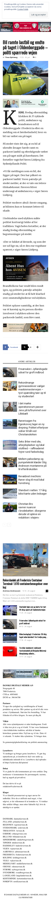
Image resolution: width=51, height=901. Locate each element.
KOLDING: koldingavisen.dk (14, 857)
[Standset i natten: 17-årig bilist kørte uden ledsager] (10, 493)
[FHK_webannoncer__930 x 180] (25, 27)
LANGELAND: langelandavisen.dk (17, 875)
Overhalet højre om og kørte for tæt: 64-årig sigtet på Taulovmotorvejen (32, 608)
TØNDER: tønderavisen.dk (14, 842)
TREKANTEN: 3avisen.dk (14, 830)
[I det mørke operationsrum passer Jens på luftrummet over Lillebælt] (10, 407)
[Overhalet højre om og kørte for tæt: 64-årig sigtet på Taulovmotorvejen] (10, 610)
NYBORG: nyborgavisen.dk (14, 869)
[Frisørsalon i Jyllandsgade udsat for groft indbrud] (10, 372)
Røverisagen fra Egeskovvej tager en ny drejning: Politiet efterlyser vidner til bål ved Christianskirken (33, 427)
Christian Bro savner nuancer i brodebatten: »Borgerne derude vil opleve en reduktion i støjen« (32, 510)
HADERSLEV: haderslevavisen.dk (17, 845)
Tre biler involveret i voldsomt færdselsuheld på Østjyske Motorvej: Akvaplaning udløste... (32, 650)
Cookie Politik (22, 9)
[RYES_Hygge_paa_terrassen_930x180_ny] (25, 327)
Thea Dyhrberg (11, 57)
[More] (38, 347)
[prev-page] (4, 525)
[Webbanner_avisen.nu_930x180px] (25, 103)
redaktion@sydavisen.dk (12, 786)
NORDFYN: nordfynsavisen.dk (15, 881)
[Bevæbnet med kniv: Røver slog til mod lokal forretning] (10, 479)
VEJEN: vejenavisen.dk (12, 848)
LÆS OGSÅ (10, 361)
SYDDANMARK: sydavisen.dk (15, 827)
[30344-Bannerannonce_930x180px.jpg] (25, 673)
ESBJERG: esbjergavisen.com (15, 833)
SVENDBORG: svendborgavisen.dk (17, 872)
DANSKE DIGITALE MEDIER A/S (18, 685)
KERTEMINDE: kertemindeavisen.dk (18, 878)
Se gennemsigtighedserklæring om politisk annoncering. (25, 742)
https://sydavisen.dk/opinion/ (16, 762)
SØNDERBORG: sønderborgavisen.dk (18, 839)
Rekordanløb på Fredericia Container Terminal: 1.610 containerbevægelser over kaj (25, 583)
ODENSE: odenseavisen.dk (14, 866)
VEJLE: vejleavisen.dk (12, 860)
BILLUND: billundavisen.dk (14, 836)
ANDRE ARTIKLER (26, 361)
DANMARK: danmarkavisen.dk (15, 818)
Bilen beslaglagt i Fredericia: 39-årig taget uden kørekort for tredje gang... (33, 635)
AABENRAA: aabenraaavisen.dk (16, 851)
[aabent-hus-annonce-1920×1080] (25, 268)
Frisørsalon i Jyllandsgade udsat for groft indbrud (32, 622)
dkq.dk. (38, 715)
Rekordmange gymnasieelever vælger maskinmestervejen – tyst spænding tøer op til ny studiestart (32, 389)
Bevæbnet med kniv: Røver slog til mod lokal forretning (31, 480)
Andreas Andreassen (11, 591)
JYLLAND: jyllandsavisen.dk (15, 821)
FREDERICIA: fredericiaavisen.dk (17, 854)
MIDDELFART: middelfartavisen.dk (17, 863)
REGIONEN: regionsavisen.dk (15, 824)
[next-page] (9, 525)
